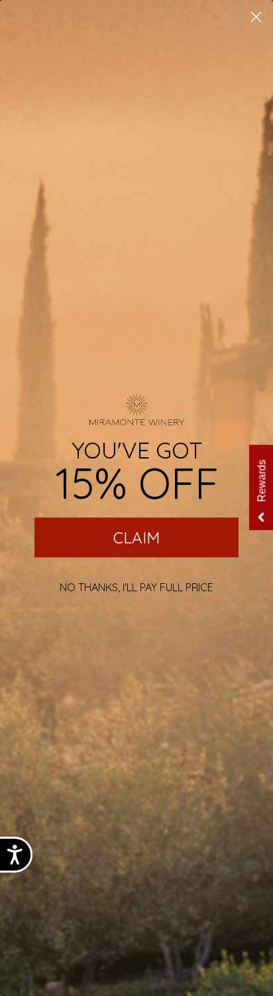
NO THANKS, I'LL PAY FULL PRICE (136, 587)
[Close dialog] (256, 17)
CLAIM (136, 537)
